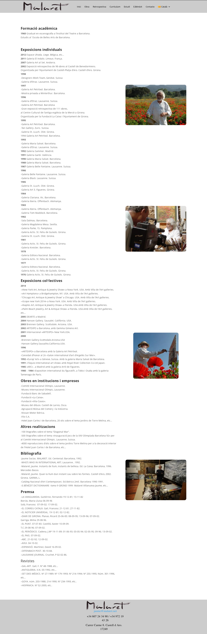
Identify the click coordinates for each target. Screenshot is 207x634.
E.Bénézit (137, 6)
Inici (79, 6)
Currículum (115, 6)
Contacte (150, 6)
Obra (86, 6)
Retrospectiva (99, 6)
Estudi (127, 6)
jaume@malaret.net (105, 611)
